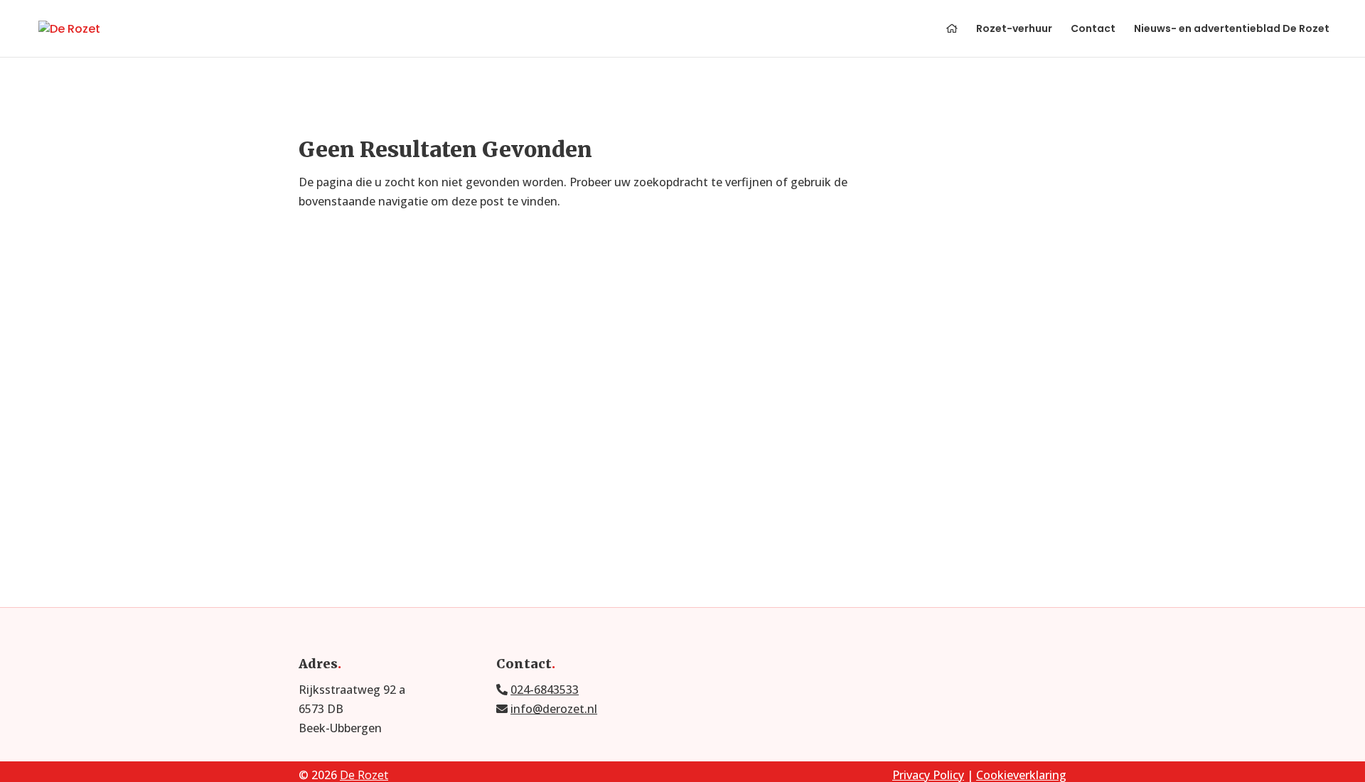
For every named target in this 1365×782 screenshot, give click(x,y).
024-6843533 (544, 689)
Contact (1093, 29)
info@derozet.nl (553, 709)
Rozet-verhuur (1014, 29)
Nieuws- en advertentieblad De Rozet (1231, 29)
